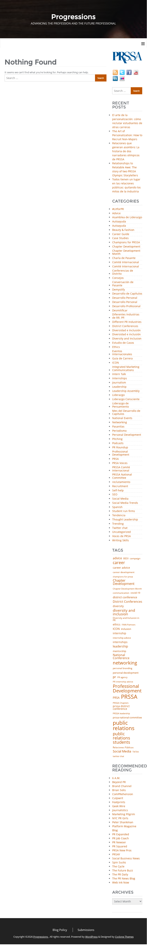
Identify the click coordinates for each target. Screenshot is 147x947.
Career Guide (120, 234)
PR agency (122, 677)
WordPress (91, 936)
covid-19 (135, 593)
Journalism (119, 382)
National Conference (121, 656)
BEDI (125, 558)
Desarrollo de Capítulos (127, 293)
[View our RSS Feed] (115, 72)
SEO (114, 494)
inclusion (126, 629)
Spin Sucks (119, 862)
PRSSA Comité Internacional (121, 469)
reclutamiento (121, 482)
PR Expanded (120, 834)
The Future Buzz (122, 870)
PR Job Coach (120, 838)
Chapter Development (126, 246)
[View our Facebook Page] (129, 72)
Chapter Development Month (126, 252)
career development (123, 572)
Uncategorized (121, 532)
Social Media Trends (125, 503)
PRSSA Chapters (120, 703)
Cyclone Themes (124, 936)
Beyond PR (119, 782)
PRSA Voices (120, 463)
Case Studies (120, 238)
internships (120, 642)
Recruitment (120, 486)
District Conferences (125, 326)
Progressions (41, 936)
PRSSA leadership (121, 713)
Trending (118, 523)
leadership (120, 646)
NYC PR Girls (120, 818)
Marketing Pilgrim (123, 814)
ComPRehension (122, 794)
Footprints (118, 802)
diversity (118, 606)
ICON (115, 362)
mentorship (119, 651)
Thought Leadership (125, 519)
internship (119, 633)
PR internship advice (123, 682)
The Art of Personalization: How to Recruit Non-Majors (127, 135)
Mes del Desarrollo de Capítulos (126, 412)
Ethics (116, 347)
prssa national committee (127, 718)
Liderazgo (118, 395)
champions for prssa (123, 577)
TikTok (135, 752)
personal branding (122, 668)
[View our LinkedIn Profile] (115, 78)
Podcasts (117, 443)
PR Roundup (120, 447)
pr (114, 676)
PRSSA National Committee (122, 476)
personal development (126, 673)
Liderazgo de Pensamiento (120, 405)
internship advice (122, 638)
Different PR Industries (126, 322)
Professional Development (120, 453)
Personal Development (126, 434)
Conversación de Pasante (122, 284)
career (119, 563)
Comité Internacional (125, 262)
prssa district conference (121, 707)
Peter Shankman (122, 822)
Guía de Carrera (122, 358)
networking (125, 662)
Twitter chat (120, 528)
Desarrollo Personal (124, 298)
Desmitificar (120, 310)
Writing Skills (120, 540)
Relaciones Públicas (123, 747)
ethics (116, 624)
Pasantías (118, 426)
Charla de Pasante (124, 258)
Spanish (117, 507)
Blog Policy (60, 930)
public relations (123, 725)
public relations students (121, 738)
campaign (135, 558)
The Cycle (118, 866)
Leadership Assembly (126, 391)
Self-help (118, 490)
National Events (122, 418)
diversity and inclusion (124, 612)
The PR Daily (120, 874)
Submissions (86, 930)
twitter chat (118, 756)
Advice (116, 213)
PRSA (115, 459)
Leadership (119, 386)
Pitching (117, 439)
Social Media (120, 498)
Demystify (118, 289)
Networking (119, 422)
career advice (121, 567)
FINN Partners (128, 625)
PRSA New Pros (122, 850)
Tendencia (118, 515)
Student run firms (123, 511)
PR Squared (119, 846)
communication (121, 593)
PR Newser (119, 842)
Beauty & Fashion (123, 230)
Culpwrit (117, 798)
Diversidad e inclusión (126, 334)
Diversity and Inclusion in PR (126, 619)
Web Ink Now (120, 882)
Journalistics (120, 810)
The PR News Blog (123, 878)
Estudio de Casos (123, 342)
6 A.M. (116, 778)
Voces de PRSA (121, 536)
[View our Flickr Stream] (122, 78)
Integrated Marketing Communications (125, 368)
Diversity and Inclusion (126, 338)
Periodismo (119, 430)
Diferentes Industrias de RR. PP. (125, 316)
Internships (119, 378)
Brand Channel (122, 786)
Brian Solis (119, 790)
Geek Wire (118, 806)
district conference (125, 597)
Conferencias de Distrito (122, 272)
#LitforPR (118, 209)
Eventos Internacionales (122, 353)
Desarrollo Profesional (126, 306)
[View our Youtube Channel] (136, 72)
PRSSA (129, 696)
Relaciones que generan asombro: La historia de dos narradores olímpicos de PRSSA (126, 151)
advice (117, 558)
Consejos (118, 278)
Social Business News (126, 858)
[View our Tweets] (122, 72)
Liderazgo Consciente (126, 399)
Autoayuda (119, 221)
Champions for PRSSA (126, 242)
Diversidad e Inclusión (126, 330)
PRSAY (116, 854)
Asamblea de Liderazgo (127, 217)
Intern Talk (119, 374)
